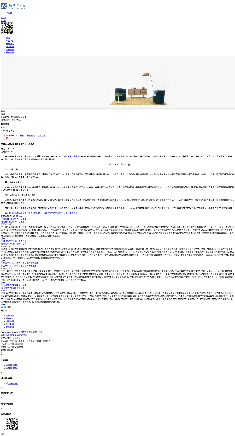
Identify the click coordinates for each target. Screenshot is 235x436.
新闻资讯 (31, 136)
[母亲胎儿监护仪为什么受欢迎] (14, 219)
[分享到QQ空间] (5, 307)
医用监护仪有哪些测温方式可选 (14, 244)
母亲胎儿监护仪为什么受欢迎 (13, 222)
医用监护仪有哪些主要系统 (12, 288)
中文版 (9, 13)
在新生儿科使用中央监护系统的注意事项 (18, 266)
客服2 (3, 21)
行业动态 (42, 136)
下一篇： (58, 213)
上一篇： (20, 213)
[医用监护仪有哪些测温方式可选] (15, 241)
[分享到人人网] (10, 307)
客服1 (3, 18)
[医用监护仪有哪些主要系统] (13, 285)
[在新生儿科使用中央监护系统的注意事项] (19, 263)
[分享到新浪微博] (8, 307)
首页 (8, 38)
